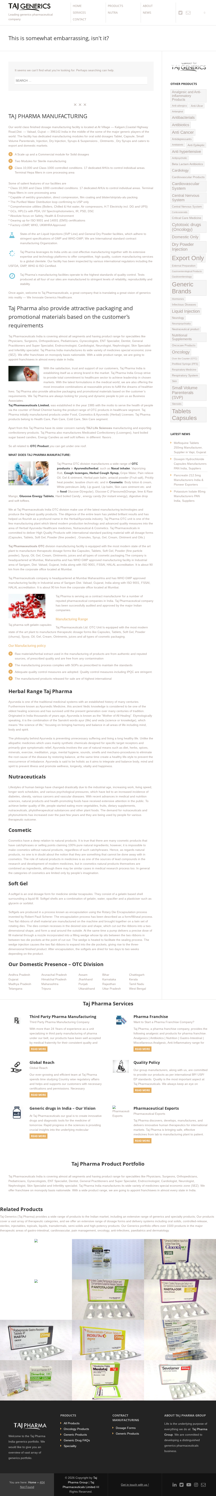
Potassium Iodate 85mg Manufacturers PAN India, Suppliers (189, 496)
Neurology (178, 317)
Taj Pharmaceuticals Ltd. (72, 627)
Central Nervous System (185, 197)
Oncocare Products (184, 345)
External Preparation (184, 265)
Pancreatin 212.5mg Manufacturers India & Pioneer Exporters (188, 480)
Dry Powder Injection (183, 247)
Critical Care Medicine (186, 218)
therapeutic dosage (50, 550)
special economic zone (136, 350)
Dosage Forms (126, 1428)
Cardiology (180, 170)
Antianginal (177, 111)
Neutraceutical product (185, 329)
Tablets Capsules (184, 414)
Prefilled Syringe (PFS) (185, 364)
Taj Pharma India (51, 350)
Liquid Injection (186, 311)
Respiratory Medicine (184, 369)
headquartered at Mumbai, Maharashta (34, 560)
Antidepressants (182, 139)
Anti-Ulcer (197, 105)
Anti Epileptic (196, 145)
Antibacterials (183, 117)
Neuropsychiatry (181, 323)
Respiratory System (185, 375)
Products (115, 6)
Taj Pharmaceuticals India (25, 336)
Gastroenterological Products (187, 271)
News (147, 13)
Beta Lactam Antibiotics (187, 164)
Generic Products (75, 1434)
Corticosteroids (180, 212)
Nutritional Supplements (182, 337)
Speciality (70, 1446)
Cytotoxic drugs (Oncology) (186, 227)
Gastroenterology (182, 276)
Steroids (176, 404)
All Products (72, 1423)
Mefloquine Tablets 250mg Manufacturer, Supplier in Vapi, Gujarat (190, 447)
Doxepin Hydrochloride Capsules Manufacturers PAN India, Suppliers (190, 463)
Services (79, 13)
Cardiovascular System (185, 186)
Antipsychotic (179, 158)
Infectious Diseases (184, 304)
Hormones (178, 299)
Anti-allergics (179, 105)
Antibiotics (180, 125)
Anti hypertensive (186, 152)
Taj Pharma (22, 308)
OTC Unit (95, 627)
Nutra (113, 13)
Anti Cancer (183, 132)
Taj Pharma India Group (127, 373)
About (148, 6)
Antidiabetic (178, 144)
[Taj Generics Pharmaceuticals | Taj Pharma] (29, 7)
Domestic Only (185, 237)
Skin (174, 381)
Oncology (181, 352)
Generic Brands (182, 288)
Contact (79, 19)
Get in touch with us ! (135, 1484)
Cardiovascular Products (188, 177)
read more (38, 1049)
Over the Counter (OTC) (184, 358)
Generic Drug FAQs (77, 1440)
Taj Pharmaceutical (128, 600)
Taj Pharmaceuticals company (28, 578)
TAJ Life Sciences (99, 428)
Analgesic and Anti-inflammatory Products (186, 95)
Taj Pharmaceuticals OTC (26, 546)
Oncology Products (76, 1429)
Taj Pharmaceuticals (123, 528)
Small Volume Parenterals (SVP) (184, 392)
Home (77, 6)
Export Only (188, 257)
